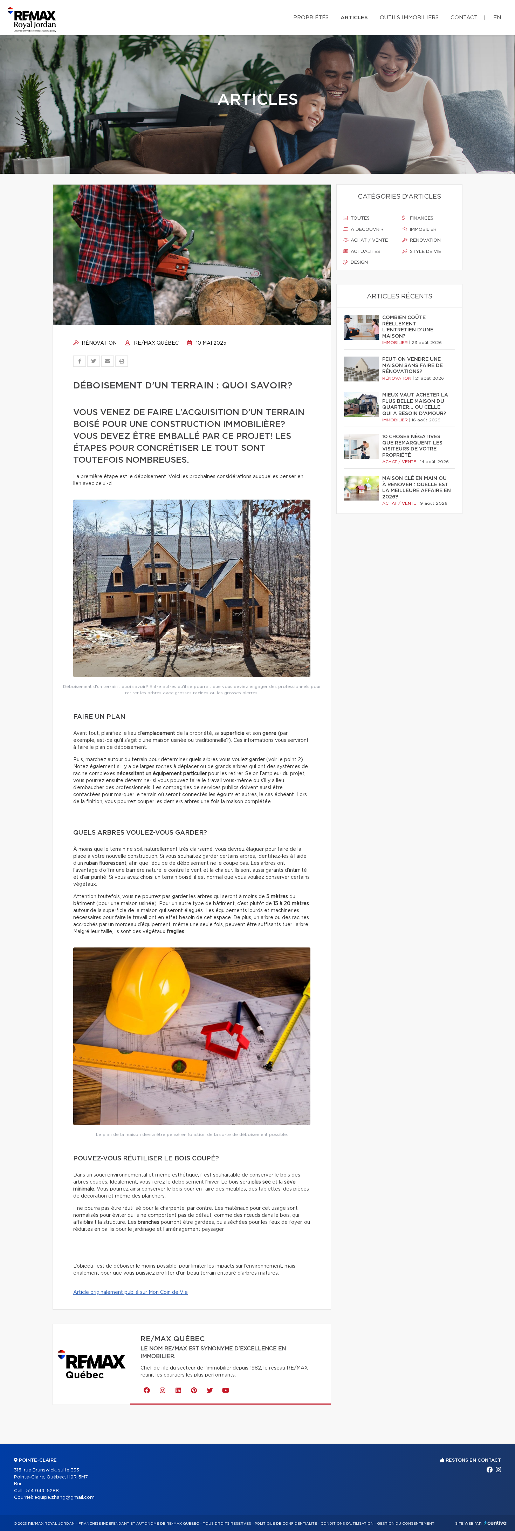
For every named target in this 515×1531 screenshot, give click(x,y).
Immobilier (422, 229)
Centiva (495, 1522)
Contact (464, 17)
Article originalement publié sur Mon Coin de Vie (130, 1292)
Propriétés (311, 17)
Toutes (359, 218)
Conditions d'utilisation (347, 1523)
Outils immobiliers (409, 17)
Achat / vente (368, 240)
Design (358, 262)
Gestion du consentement (405, 1523)
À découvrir (366, 229)
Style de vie (424, 251)
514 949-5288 (42, 1491)
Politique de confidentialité (286, 1523)
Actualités (364, 251)
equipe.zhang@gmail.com (64, 1497)
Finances (420, 218)
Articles (354, 17)
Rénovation (98, 343)
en (497, 17)
